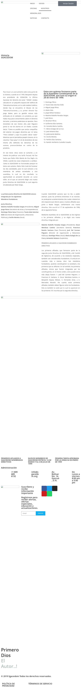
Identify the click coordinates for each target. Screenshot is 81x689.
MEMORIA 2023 (35, 13)
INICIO (32, 3)
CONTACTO (45, 18)
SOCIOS (41, 3)
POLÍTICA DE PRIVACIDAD (8, 684)
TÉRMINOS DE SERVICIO (40, 683)
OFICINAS (33, 8)
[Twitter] (49, 488)
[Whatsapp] (49, 493)
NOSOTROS (45, 8)
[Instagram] (54, 488)
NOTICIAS (33, 18)
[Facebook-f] (44, 488)
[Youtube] (44, 493)
